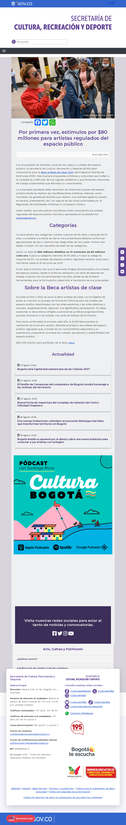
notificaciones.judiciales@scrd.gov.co (29, 743)
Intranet (26, 788)
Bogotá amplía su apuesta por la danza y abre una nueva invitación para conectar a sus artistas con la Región (62, 441)
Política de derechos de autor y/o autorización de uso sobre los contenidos (63, 797)
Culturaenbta (102, 702)
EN (109, 3)
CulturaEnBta (78, 702)
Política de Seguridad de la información (69, 791)
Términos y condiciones (61, 788)
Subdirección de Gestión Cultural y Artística (42, 668)
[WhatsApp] (52, 122)
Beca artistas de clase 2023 (57, 172)
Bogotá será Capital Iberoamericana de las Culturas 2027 (53, 369)
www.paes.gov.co (26, 217)
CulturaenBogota (80, 691)
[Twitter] (45, 122)
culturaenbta (78, 695)
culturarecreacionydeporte (86, 706)
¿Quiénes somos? (27, 659)
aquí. (72, 342)
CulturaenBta (106, 691)
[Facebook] (38, 122)
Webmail (15, 788)
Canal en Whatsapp (81, 713)
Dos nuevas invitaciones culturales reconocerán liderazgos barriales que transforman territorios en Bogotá (60, 422)
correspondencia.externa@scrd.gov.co (29, 734)
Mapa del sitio (39, 788)
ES (113, 3)
